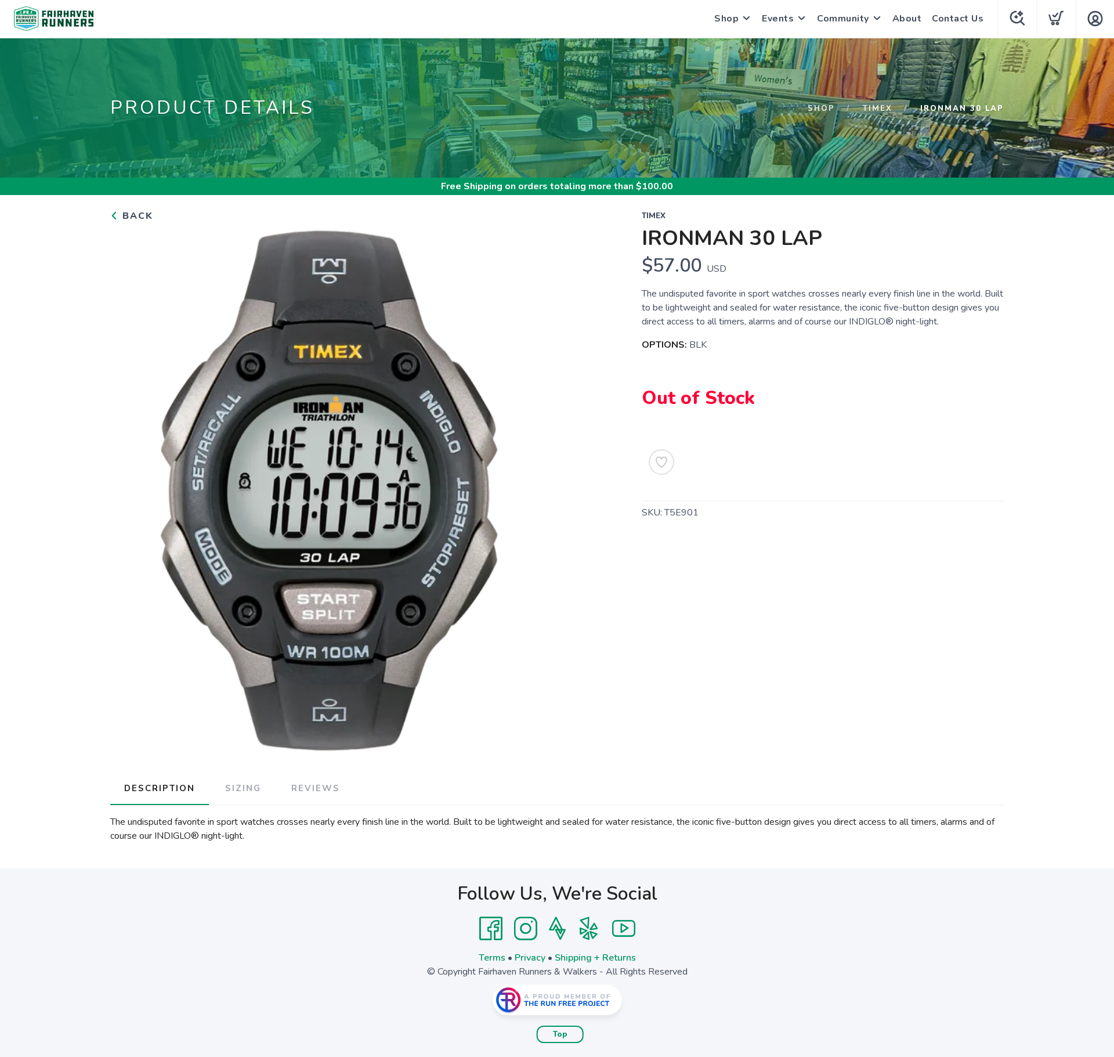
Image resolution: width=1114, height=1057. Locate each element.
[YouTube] (623, 928)
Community (843, 18)
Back (136, 216)
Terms (492, 957)
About (907, 18)
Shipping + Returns (595, 957)
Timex (877, 108)
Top (560, 1034)
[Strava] (557, 928)
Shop (726, 18)
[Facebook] (490, 928)
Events (778, 18)
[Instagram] (525, 928)
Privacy (530, 957)
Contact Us (957, 18)
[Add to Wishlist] (661, 462)
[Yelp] (589, 928)
